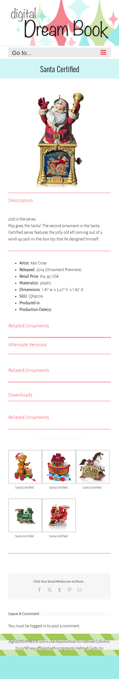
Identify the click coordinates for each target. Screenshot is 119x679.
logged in (38, 626)
